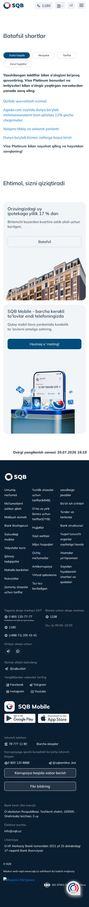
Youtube (40, 691)
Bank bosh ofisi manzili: (20, 805)
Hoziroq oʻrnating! (44, 344)
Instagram (17, 691)
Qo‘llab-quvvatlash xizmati (25, 101)
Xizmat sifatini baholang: (21, 662)
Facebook (16, 685)
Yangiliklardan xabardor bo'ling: (25, 677)
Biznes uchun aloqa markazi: (65, 610)
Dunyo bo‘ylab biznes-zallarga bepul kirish (37, 137)
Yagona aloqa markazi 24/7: (23, 610)
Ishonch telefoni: (15, 737)
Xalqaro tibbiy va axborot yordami (31, 129)
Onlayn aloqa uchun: (18, 644)
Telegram (39, 685)
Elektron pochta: (15, 825)
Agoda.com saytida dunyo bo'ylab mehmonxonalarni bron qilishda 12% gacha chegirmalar (38, 115)
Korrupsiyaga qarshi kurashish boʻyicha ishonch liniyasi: (36, 754)
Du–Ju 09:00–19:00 (58, 625)
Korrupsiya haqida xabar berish (40, 773)
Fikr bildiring (40, 786)
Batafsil (44, 242)
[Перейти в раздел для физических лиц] (13, 5)
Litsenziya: (11, 839)
